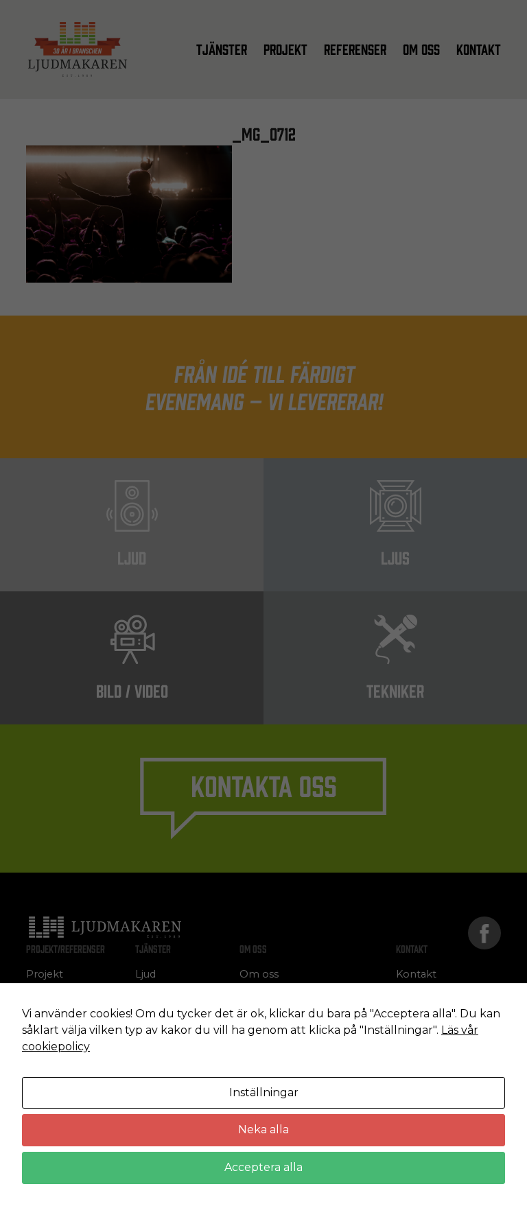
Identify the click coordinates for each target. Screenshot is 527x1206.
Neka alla (263, 1129)
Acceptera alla (263, 1167)
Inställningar (263, 1092)
